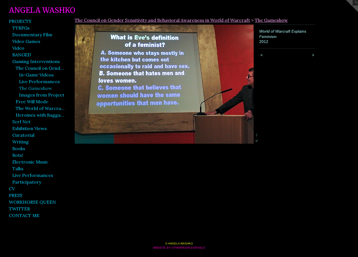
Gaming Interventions (36, 61)
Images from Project (41, 95)
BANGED (21, 54)
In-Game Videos (36, 75)
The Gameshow (35, 88)
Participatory (26, 182)
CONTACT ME (24, 215)
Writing (20, 142)
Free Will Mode (32, 101)
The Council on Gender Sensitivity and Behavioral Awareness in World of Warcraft (40, 68)
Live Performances (39, 81)
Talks (17, 168)
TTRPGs (21, 28)
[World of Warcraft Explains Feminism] (164, 84)
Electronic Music (30, 162)
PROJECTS (20, 21)
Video (18, 48)
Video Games (26, 41)
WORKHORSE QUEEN (32, 202)
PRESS (15, 195)
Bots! (17, 155)
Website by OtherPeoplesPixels (179, 247)
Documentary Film (32, 34)
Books (18, 148)
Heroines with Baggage (40, 115)
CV (12, 188)
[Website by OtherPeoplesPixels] (347, 11)
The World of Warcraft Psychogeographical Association (40, 108)
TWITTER (19, 209)
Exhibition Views (29, 128)
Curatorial (23, 135)
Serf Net (21, 121)
